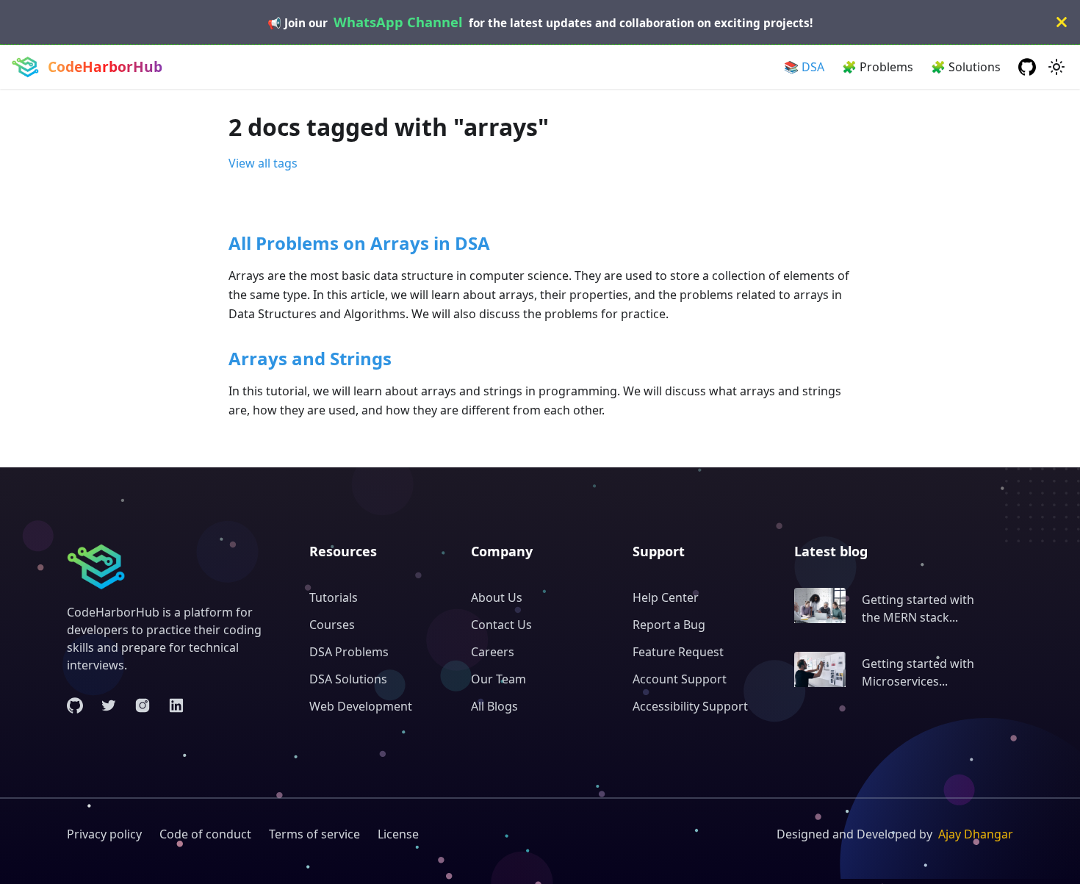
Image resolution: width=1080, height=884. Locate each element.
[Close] (1061, 22)
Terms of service (314, 834)
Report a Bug (669, 625)
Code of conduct (205, 834)
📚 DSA (804, 67)
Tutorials (333, 597)
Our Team (498, 679)
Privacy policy (104, 834)
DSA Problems (349, 652)
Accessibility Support (690, 706)
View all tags (263, 163)
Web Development (360, 706)
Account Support (680, 679)
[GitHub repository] (1027, 67)
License (398, 834)
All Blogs (494, 706)
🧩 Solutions (966, 67)
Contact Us (501, 625)
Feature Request (678, 652)
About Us (496, 597)
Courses (332, 625)
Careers (492, 652)
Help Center (666, 597)
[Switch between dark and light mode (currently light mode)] (1056, 67)
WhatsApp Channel (398, 21)
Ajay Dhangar (975, 834)
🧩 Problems (877, 67)
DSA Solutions (348, 679)
